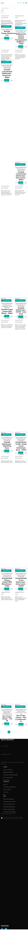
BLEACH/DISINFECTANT (7, 29)
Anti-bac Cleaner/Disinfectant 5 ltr (9, 33)
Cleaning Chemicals (21, 32)
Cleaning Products (19, 712)
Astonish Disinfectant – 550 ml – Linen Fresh (21, 311)
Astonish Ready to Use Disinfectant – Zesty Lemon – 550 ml (21, 582)
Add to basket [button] (6, 26)
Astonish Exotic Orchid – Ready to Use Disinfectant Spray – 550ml (21, 446)
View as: (3, 10)
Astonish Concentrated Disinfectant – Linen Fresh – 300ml (7, 73)
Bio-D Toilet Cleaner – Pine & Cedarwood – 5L (21, 718)
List (2, 11)
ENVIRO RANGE (7, 712)
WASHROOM (7, 307)
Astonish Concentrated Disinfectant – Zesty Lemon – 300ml (21, 176)
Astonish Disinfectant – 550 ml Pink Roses (7, 445)
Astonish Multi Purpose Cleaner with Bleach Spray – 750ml (7, 582)
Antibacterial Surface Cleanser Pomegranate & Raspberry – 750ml (21, 39)
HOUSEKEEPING (4, 306)
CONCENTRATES (7, 68)
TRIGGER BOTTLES (7, 576)
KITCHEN (10, 306)
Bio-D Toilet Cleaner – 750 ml (7, 719)
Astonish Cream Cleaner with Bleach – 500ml (7, 311)
